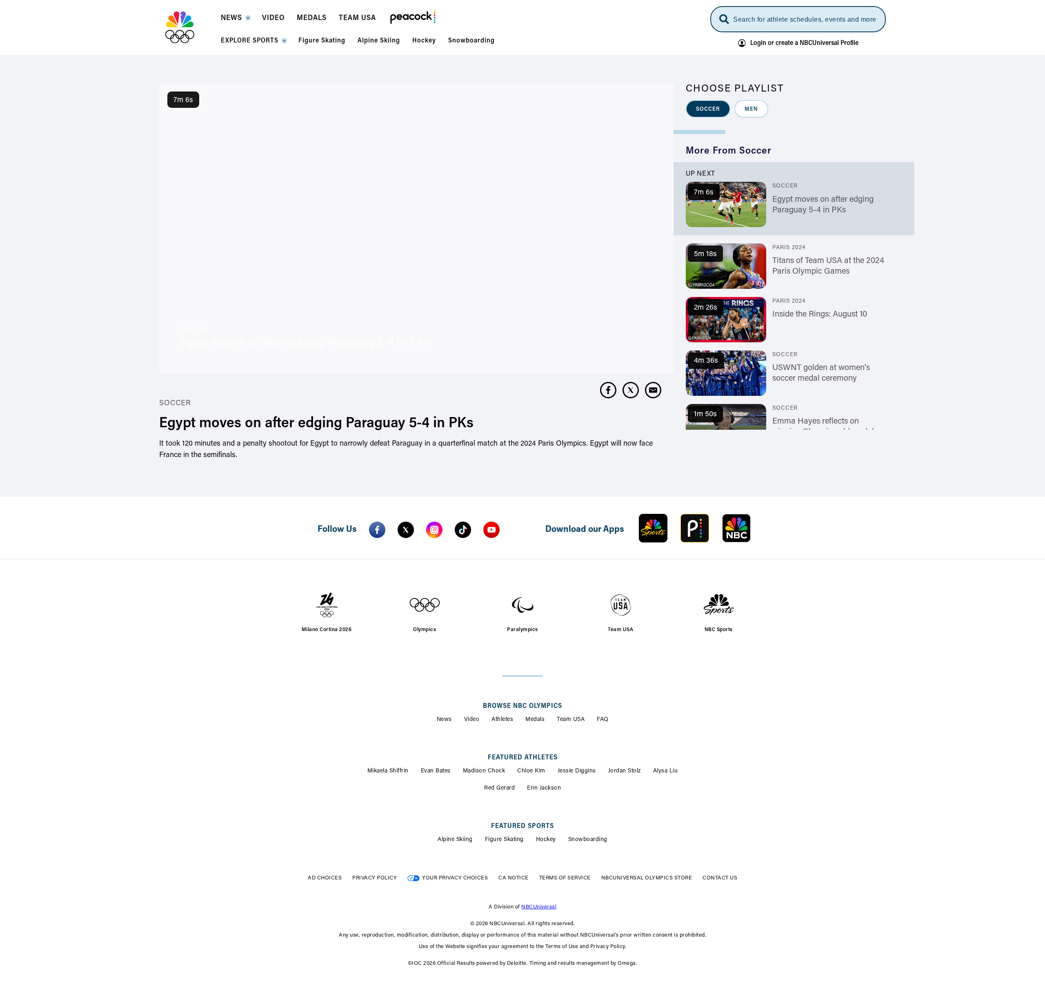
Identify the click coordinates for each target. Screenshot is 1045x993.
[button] (235, 20)
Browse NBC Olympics (522, 706)
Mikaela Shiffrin (388, 771)
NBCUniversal (538, 907)
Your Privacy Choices (455, 878)
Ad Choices (325, 878)
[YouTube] (491, 530)
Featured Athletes (523, 758)
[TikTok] (463, 530)
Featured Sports (522, 826)
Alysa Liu (665, 771)
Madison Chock (484, 771)
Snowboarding (587, 840)
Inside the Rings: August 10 (819, 314)
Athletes (502, 720)
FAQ (603, 720)
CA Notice (513, 878)
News (444, 720)
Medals (535, 720)
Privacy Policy (374, 878)
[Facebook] (377, 530)
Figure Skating (504, 840)
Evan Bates (436, 771)
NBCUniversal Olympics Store (646, 878)
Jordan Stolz (624, 771)
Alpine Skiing (455, 840)
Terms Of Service (565, 878)
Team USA (571, 720)
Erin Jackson (544, 788)
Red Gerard (499, 788)
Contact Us (720, 878)
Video (472, 720)
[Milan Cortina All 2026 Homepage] (190, 27)
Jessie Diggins (577, 771)
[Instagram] (434, 530)
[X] (406, 530)
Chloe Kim (531, 771)
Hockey (546, 840)
